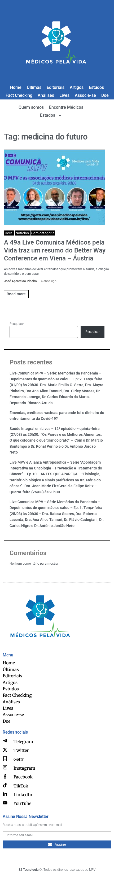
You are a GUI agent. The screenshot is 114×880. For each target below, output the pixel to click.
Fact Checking (19, 95)
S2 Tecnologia (28, 870)
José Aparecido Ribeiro (20, 281)
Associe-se (85, 95)
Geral (9, 233)
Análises (46, 95)
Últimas (34, 87)
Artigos (77, 87)
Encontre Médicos (66, 107)
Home (15, 87)
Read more (16, 294)
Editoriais (55, 87)
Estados (47, 115)
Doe (105, 95)
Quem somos (31, 107)
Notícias (22, 233)
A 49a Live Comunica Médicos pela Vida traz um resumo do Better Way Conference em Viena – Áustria (55, 250)
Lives (64, 95)
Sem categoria (42, 233)
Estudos (96, 87)
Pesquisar (17, 324)
